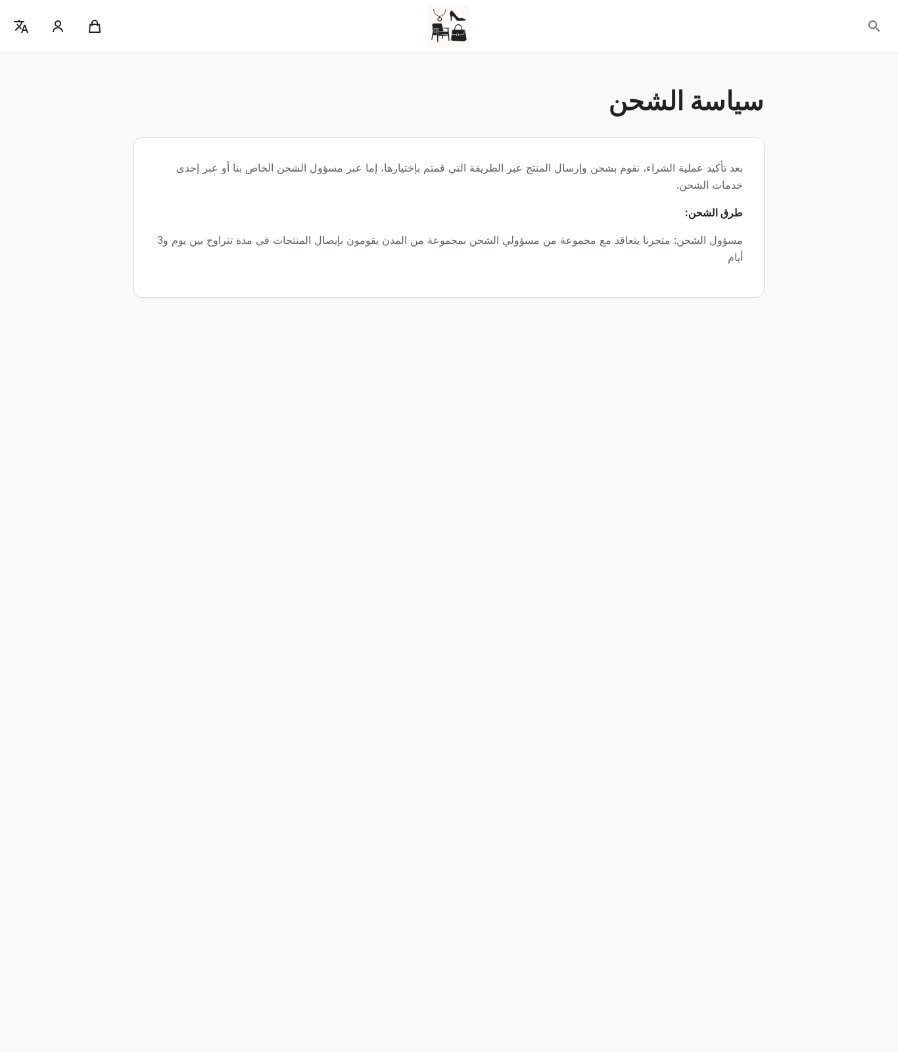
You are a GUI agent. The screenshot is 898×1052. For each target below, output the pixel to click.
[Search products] (874, 26)
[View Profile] (58, 26)
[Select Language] (21, 26)
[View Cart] (95, 26)
